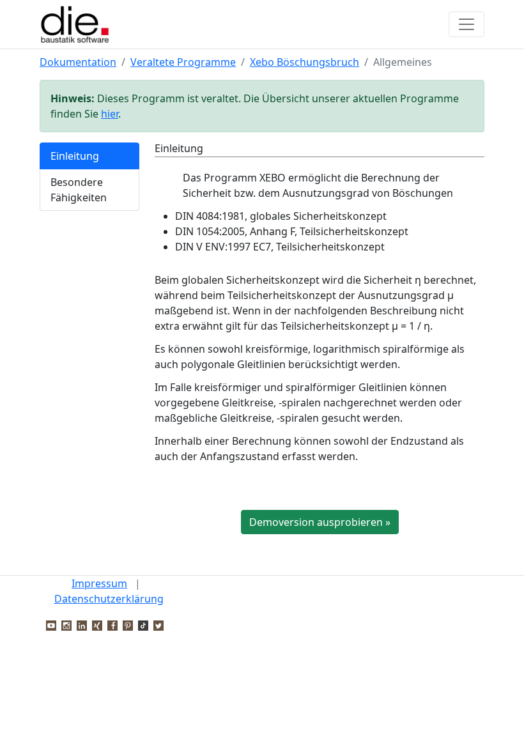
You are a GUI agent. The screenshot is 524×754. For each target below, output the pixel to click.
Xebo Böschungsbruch (304, 62)
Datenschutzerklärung (109, 599)
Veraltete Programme (183, 62)
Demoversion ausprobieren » (319, 522)
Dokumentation (78, 62)
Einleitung (74, 156)
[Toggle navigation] (466, 24)
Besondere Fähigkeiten (78, 189)
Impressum (99, 583)
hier (109, 114)
